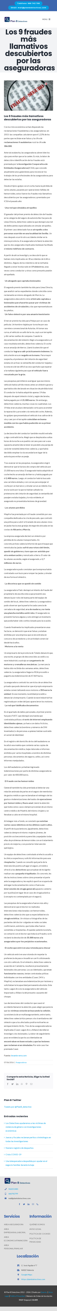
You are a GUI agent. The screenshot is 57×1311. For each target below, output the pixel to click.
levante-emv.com (19, 1055)
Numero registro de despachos (20, 1148)
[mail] (33, 1204)
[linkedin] (28, 1204)
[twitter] (24, 1204)
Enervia (44, 1292)
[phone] (37, 1204)
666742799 (13, 1194)
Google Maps (26, 1274)
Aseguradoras (21, 1062)
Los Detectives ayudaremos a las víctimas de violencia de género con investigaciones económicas (26, 1127)
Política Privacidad (17, 1296)
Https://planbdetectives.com (33, 1279)
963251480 (13, 1189)
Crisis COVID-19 (13, 1154)
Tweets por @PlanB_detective (17, 1106)
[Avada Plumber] (16, 17)
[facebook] (19, 1204)
